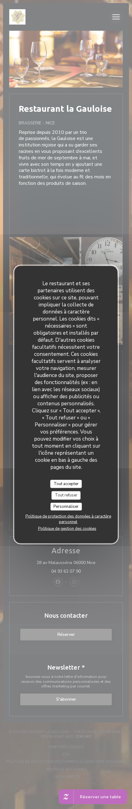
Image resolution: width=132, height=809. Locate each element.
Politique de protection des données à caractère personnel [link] (68, 519)
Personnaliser (66, 506)
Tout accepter (66, 483)
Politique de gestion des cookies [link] (67, 528)
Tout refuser (66, 495)
